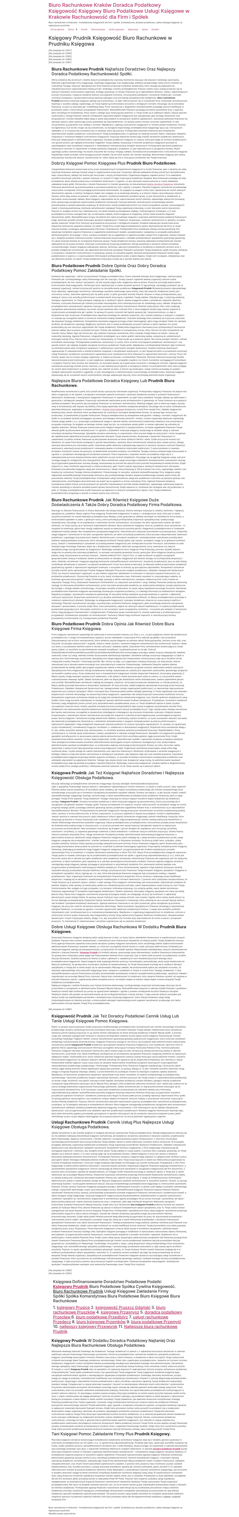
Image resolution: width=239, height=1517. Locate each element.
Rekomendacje (98, 29)
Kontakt (155, 29)
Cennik (84, 29)
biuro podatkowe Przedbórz (102, 1317)
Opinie (145, 29)
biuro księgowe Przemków (101, 1321)
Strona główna (57, 29)
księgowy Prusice (73, 1307)
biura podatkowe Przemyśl (156, 1321)
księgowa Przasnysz (120, 1312)
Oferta (71, 29)
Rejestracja (133, 29)
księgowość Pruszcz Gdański (122, 1307)
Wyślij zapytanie (116, 29)
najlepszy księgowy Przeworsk (88, 1326)
